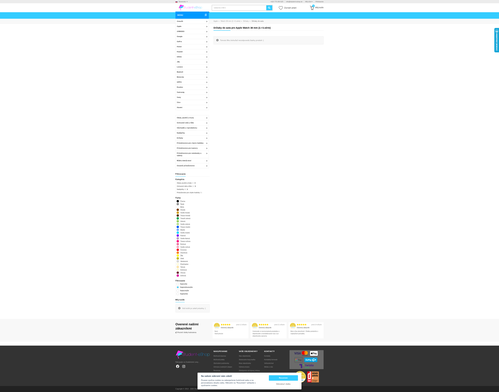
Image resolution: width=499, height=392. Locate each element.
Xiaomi (179, 107)
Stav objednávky (245, 356)
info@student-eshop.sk (294, 2)
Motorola (180, 77)
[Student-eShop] (190, 7)
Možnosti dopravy (220, 356)
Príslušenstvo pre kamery (187, 148)
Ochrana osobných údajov (223, 367)
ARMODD (180, 31)
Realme (180, 87)
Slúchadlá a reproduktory (187, 128)
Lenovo (180, 67)
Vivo (178, 102)
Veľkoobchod (269, 363)
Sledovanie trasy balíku (247, 360)
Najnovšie (183, 284)
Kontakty (267, 356)
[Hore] (496, 389)
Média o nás (268, 367)
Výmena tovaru (244, 367)
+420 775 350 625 (276, 2)
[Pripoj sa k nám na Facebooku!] (177, 366)
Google (179, 36)
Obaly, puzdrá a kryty (185, 118)
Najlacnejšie (184, 291)
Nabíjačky (181, 133)
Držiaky (180, 138)
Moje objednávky (245, 363)
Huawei (180, 52)
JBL (178, 62)
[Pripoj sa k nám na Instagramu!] (183, 366)
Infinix (179, 57)
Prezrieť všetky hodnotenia (186, 332)
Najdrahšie (184, 294)
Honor (179, 47)
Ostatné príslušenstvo (186, 166)
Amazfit (180, 21)
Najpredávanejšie (186, 287)
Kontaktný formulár (270, 360)
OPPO (179, 82)
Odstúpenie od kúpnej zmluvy (249, 370)
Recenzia (217, 370)
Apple (179, 26)
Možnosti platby (219, 360)
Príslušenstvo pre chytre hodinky (190, 143)
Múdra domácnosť (184, 161)
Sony (179, 97)
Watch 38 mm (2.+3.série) (230, 21)
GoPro (179, 42)
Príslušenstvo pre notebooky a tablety (189, 154)
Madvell (180, 72)
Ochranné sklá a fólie (185, 123)
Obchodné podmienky (221, 363)
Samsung (180, 92)
